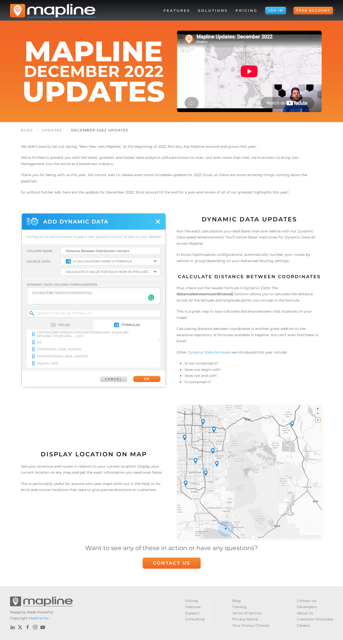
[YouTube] (42, 627)
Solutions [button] (213, 10)
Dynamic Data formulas (209, 352)
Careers (303, 625)
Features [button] (176, 10)
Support (192, 613)
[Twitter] (20, 627)
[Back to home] (52, 11)
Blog (27, 130)
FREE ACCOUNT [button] (313, 10)
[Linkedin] (12, 627)
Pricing (247, 10)
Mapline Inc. (39, 618)
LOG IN (275, 10)
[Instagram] (35, 627)
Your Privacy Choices (250, 625)
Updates (52, 130)
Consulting (195, 619)
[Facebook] (27, 627)
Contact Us (171, 563)
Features (193, 607)
